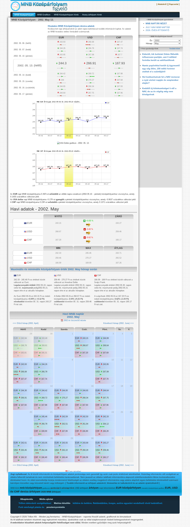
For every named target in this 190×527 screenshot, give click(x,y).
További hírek (174, 48)
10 (112, 360)
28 (51, 438)
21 (51, 412)
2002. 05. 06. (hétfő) (22, 43)
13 (31, 386)
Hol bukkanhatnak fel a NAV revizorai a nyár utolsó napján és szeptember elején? (161, 80)
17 (112, 386)
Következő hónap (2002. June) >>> (118, 323)
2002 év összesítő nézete (74, 320)
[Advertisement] (160, 143)
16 (92, 386)
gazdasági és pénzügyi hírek (62, 488)
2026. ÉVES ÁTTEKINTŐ (157, 30)
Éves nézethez (74, 471)
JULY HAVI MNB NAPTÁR (158, 27)
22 (72, 412)
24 (112, 412)
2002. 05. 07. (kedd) (22, 49)
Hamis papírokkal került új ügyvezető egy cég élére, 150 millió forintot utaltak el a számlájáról (161, 68)
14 (51, 386)
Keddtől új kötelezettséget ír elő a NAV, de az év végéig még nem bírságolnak (159, 91)
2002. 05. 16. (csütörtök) (24, 88)
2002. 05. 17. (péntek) (23, 94)
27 (31, 438)
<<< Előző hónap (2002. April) (25, 323)
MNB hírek (15, 488)
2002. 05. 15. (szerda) (23, 81)
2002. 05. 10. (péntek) (23, 56)
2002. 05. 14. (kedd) (22, 75)
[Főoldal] (38, 6)
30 (92, 438)
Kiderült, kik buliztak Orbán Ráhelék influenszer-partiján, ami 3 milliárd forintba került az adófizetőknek (160, 57)
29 (72, 438)
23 (92, 412)
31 (112, 438)
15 (72, 386)
